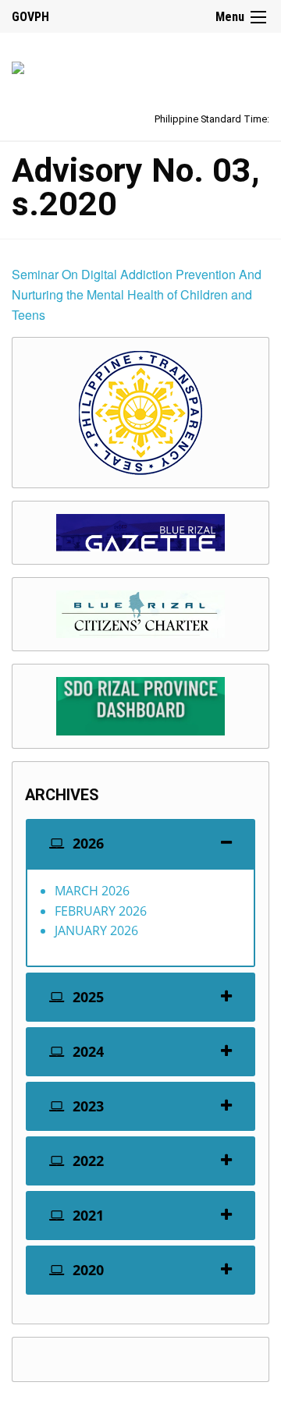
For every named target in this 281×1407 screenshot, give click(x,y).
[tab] (140, 843)
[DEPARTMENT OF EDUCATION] (18, 65)
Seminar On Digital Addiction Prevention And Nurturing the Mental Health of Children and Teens (136, 294)
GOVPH (30, 16)
